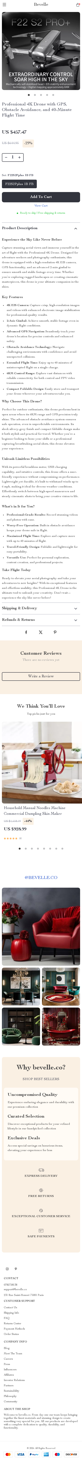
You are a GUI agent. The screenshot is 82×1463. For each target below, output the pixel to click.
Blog (7, 1348)
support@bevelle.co (15, 1289)
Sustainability (11, 1391)
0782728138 (10, 1285)
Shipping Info (11, 1313)
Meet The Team (13, 1353)
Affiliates (9, 1375)
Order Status (11, 1334)
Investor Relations (14, 1380)
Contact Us (10, 1307)
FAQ (7, 1318)
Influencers (10, 1369)
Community (10, 1401)
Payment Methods (14, 1329)
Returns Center (12, 1323)
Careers (8, 1359)
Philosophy (10, 1396)
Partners (9, 1385)
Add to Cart (41, 197)
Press (7, 1364)
